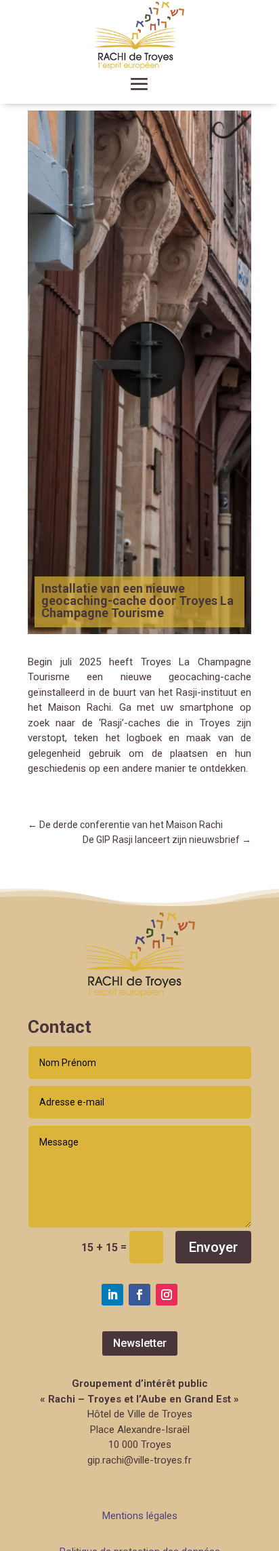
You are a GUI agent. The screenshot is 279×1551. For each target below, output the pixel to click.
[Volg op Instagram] (166, 1294)
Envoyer (213, 1247)
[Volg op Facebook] (139, 1294)
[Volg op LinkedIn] (112, 1294)
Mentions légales (139, 1516)
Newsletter (140, 1343)
